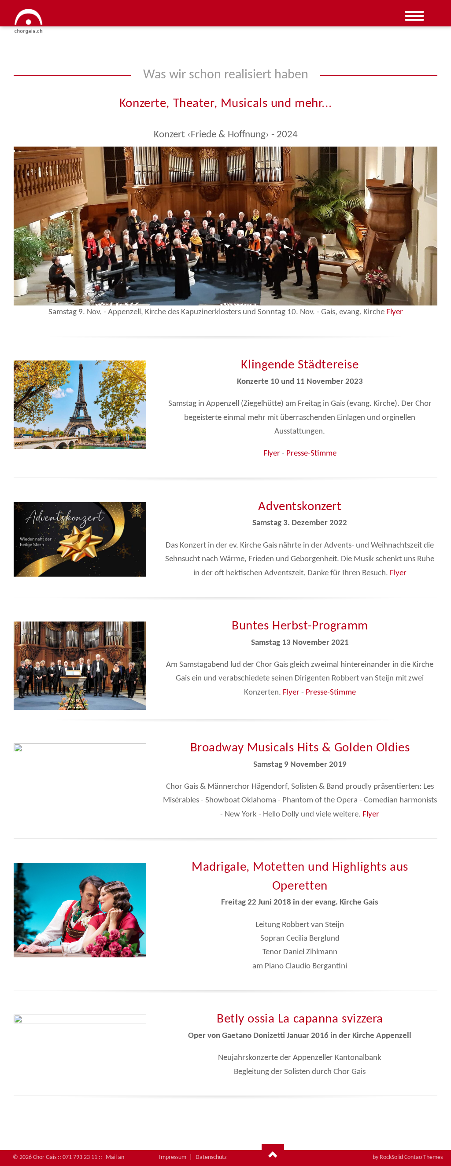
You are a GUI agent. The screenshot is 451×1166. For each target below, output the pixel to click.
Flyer (394, 312)
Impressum (172, 1157)
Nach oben (273, 1155)
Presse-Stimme (311, 453)
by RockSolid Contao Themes (408, 1157)
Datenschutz (211, 1157)
